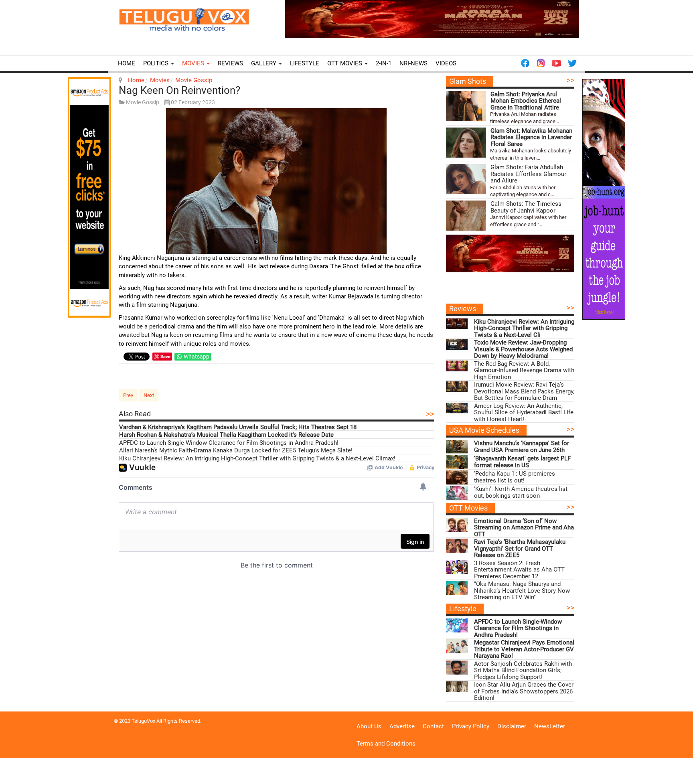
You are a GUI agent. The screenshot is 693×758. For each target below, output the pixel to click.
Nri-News (413, 63)
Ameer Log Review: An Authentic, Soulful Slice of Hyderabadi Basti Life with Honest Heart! (523, 413)
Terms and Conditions (386, 743)
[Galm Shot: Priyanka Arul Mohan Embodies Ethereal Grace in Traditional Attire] (466, 106)
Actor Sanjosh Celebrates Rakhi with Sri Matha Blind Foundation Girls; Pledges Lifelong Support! (523, 671)
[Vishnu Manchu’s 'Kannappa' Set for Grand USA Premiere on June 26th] (457, 447)
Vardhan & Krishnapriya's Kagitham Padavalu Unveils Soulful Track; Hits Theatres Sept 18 (238, 427)
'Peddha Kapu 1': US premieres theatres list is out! (514, 477)
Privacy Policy (470, 726)
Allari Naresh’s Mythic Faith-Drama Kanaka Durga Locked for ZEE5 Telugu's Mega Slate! (236, 450)
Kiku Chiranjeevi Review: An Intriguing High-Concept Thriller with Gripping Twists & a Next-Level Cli (524, 328)
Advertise (402, 726)
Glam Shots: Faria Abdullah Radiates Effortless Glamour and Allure (528, 174)
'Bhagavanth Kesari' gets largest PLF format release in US (522, 461)
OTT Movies (345, 63)
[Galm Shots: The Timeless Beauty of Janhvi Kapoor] (466, 216)
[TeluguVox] (184, 19)
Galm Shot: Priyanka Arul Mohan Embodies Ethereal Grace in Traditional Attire (525, 101)
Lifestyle (304, 63)
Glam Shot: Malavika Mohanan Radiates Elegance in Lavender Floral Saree (531, 138)
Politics (156, 63)
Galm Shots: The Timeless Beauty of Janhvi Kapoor (525, 207)
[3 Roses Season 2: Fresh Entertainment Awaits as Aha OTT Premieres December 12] (457, 567)
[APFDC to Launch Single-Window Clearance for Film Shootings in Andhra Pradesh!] (457, 625)
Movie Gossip (193, 80)
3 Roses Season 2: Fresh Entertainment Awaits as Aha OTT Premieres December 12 (519, 570)
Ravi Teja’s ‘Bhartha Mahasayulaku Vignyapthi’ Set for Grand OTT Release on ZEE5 (519, 549)
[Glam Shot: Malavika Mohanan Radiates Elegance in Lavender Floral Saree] (466, 143)
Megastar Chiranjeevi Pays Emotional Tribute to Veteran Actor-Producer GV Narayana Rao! (524, 649)
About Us (369, 726)
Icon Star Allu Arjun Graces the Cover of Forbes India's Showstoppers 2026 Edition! (523, 691)
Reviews (230, 63)
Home (126, 63)
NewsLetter (549, 726)
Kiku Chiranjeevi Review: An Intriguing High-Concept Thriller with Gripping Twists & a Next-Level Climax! (257, 458)
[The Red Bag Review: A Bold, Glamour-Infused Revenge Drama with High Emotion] (457, 368)
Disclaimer (511, 726)
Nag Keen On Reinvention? (179, 90)
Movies (194, 63)
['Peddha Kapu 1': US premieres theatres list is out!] (457, 477)
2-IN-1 (383, 63)
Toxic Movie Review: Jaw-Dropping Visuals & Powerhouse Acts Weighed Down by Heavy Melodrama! (523, 349)
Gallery (264, 63)
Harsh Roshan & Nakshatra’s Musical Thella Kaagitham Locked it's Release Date (226, 435)
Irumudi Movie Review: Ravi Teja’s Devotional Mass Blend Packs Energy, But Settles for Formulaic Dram (524, 391)
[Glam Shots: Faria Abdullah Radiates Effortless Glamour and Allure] (466, 179)
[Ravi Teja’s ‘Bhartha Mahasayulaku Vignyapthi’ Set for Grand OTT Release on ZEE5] (457, 546)
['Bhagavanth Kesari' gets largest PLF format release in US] (457, 462)
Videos (446, 63)
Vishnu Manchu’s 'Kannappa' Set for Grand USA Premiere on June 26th (521, 446)
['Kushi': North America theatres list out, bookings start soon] (457, 493)
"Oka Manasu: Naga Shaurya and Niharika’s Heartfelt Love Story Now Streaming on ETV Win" (522, 591)
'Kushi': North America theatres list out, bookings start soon (520, 492)
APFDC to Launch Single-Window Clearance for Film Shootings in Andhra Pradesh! (228, 443)
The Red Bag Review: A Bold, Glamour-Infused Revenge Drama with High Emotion (524, 371)
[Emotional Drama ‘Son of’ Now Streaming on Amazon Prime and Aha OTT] (457, 525)
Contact (433, 726)
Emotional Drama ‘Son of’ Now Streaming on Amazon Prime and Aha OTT (524, 528)
